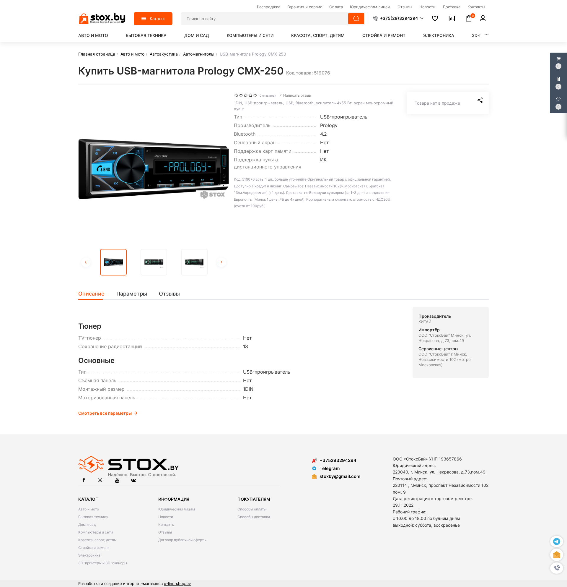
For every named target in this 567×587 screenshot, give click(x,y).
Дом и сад (196, 35)
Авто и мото (93, 35)
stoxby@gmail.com (340, 476)
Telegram (330, 468)
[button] (556, 568)
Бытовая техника (146, 35)
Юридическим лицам (176, 509)
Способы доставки (253, 517)
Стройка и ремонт (383, 35)
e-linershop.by (177, 583)
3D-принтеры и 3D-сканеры (102, 563)
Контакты (166, 524)
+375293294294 (338, 460)
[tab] (94, 294)
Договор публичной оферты (182, 540)
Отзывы (165, 532)
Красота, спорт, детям (318, 35)
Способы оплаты (251, 509)
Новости (165, 517)
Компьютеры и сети (250, 35)
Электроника (438, 35)
